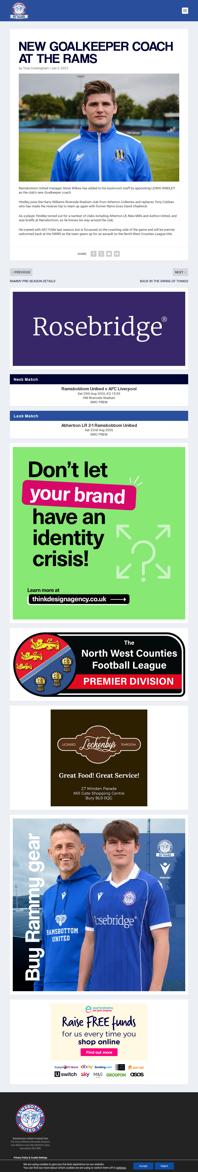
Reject (164, 1166)
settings (121, 1167)
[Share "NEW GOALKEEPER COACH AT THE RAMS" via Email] (109, 254)
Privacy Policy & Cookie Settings (30, 1157)
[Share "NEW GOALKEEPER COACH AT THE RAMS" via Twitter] (101, 254)
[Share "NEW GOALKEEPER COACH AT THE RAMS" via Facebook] (93, 254)
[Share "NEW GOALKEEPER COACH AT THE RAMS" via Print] (117, 254)
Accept (143, 1166)
